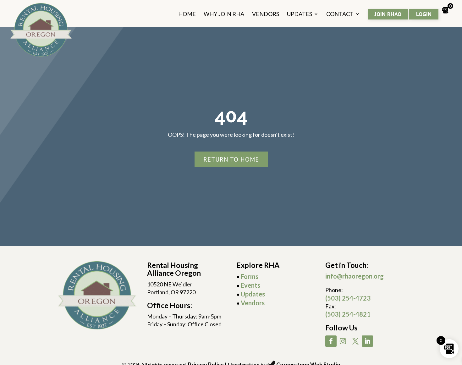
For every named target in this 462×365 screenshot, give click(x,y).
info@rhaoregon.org (354, 276)
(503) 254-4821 (348, 314)
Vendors (253, 303)
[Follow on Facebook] (331, 341)
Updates (253, 294)
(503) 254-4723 (348, 298)
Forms (249, 276)
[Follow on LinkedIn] (367, 341)
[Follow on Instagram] (343, 341)
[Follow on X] (355, 341)
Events (250, 285)
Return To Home (231, 159)
